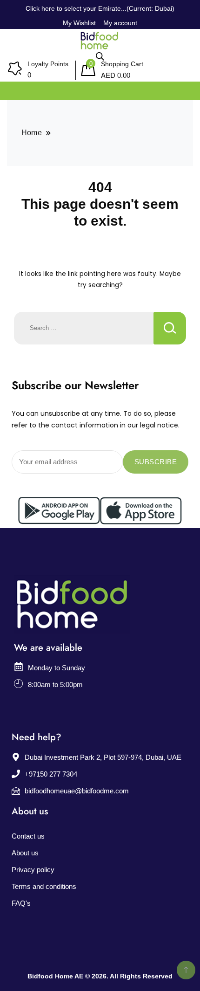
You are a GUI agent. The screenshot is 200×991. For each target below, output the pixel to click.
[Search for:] (83, 328)
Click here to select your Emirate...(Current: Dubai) (100, 8)
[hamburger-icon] (182, 88)
